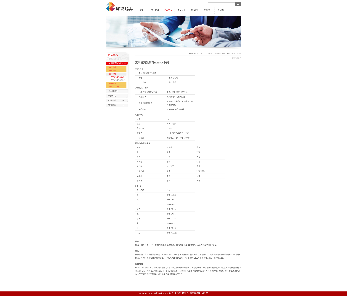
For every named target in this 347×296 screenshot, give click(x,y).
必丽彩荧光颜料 (220, 54)
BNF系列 (231, 54)
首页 (142, 10)
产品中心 (209, 54)
